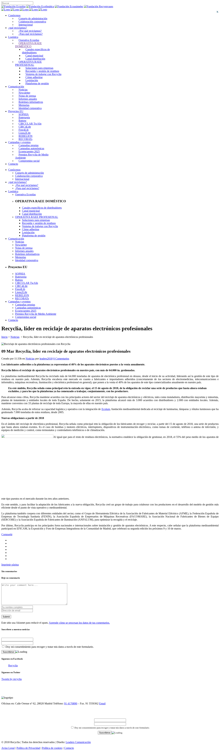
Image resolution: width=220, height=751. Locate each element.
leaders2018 (46, 358)
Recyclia (13, 665)
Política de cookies (52, 748)
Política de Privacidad (28, 748)
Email (102, 703)
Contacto (69, 748)
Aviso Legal (8, 748)
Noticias (14, 336)
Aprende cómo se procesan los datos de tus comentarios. (79, 622)
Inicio (4, 336)
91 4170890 (70, 703)
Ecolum (106, 409)
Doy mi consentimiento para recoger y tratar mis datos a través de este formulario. (49, 646)
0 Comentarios (61, 358)
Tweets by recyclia (11, 679)
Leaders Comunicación (78, 742)
